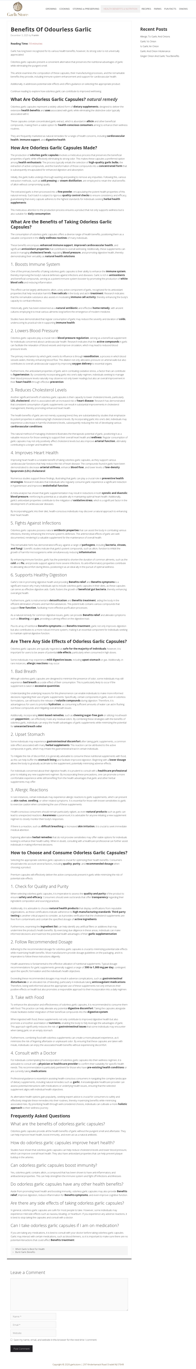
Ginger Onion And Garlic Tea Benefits (159, 56)
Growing (51, 9)
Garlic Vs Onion (148, 41)
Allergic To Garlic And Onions (155, 36)
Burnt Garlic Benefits (25, 1252)
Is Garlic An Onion (149, 46)
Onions (183, 9)
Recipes (146, 9)
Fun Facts (170, 9)
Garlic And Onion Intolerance (155, 51)
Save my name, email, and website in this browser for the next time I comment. (55, 1339)
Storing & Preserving (86, 9)
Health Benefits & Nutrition (120, 9)
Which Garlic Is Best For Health (30, 1249)
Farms (157, 9)
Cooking (64, 9)
